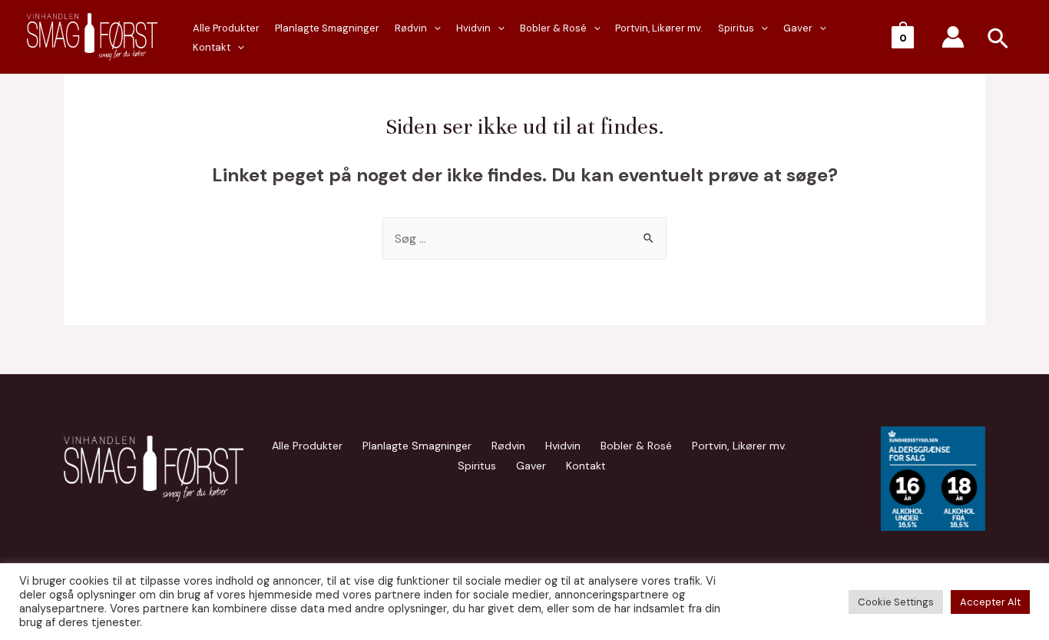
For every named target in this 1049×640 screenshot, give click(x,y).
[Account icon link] (953, 36)
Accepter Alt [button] (990, 601)
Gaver (797, 28)
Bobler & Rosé (553, 28)
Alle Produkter (226, 28)
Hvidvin (473, 28)
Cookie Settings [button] (896, 601)
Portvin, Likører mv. (659, 28)
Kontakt (211, 47)
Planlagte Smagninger (327, 28)
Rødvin (411, 28)
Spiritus (736, 28)
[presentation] (237, 48)
